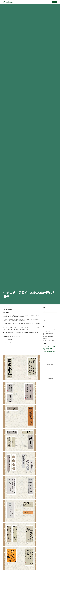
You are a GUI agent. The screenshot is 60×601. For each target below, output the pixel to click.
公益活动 (44, 348)
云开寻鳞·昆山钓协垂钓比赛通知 (48, 336)
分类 (44, 315)
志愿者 (44, 350)
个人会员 (44, 346)
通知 (51, 351)
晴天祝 (5, 300)
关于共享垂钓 (45, 338)
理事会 (48, 351)
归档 (44, 320)
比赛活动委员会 (17, 300)
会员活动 (48, 346)
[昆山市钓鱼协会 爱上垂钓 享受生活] (8, 2)
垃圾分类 (47, 348)
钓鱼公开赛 (53, 351)
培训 (48, 348)
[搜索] (56, 311)
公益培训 (54, 346)
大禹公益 (52, 348)
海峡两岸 (44, 351)
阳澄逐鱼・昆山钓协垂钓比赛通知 (48, 340)
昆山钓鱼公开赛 (51, 350)
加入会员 (54, 1)
